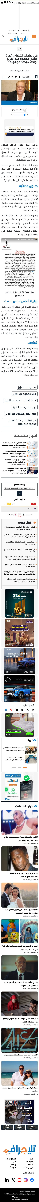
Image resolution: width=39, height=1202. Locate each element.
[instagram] (22, 710)
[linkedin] (33, 710)
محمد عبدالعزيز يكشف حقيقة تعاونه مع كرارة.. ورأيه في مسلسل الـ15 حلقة (14, 452)
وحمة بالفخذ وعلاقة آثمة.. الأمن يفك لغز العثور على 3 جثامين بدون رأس (21, 580)
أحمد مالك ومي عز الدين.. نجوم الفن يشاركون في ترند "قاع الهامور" (20, 947)
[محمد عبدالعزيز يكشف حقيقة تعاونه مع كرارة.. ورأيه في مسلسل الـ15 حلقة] (32, 453)
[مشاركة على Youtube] (19, 1180)
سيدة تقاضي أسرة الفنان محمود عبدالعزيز (23, 422)
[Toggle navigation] (34, 36)
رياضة (13, 1164)
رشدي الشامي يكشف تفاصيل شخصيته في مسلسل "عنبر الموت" (21, 984)
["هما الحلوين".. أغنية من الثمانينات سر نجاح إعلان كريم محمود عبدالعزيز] (32, 445)
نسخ (19, 493)
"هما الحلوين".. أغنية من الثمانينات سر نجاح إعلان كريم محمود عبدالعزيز (14, 443)
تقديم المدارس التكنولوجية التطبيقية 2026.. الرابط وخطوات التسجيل (14, 760)
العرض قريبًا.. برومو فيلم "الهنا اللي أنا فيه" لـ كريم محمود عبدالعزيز (15, 460)
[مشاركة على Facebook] (32, 1180)
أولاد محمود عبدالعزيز (24, 394)
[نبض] (6, 710)
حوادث (13, 1167)
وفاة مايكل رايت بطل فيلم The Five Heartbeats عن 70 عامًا (24, 875)
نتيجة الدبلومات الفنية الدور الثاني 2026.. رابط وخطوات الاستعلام (13, 749)
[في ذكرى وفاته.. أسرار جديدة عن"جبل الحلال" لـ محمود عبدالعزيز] (32, 470)
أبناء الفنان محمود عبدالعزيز (21, 413)
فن (19, 49)
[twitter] (28, 710)
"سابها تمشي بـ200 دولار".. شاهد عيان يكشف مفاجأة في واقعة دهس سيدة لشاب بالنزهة (19, 573)
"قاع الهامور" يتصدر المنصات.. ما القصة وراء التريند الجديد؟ (19, 543)
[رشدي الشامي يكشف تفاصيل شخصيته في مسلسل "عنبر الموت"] (19, 967)
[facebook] (17, 710)
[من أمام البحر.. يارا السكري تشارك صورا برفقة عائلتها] (19, 1073)
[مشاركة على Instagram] (26, 1180)
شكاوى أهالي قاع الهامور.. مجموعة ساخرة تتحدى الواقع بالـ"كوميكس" (19, 528)
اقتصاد (30, 1164)
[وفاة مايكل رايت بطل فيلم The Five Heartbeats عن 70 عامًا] (19, 858)
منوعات (30, 1162)
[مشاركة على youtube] (2, 2)
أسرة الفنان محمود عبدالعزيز (21, 400)
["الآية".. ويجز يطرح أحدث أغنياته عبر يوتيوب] (19, 1040)
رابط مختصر (19, 484)
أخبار (31, 1159)
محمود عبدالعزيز (27, 387)
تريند (29, 740)
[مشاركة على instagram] (7, 2)
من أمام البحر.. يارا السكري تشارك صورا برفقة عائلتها (20, 1089)
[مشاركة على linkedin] (12, 2)
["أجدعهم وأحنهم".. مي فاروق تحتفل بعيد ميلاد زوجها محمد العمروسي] (19, 895)
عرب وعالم (29, 1167)
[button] (25, 767)
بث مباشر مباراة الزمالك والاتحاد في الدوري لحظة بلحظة (20, 565)
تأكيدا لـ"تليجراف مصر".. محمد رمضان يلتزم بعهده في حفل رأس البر (21, 838)
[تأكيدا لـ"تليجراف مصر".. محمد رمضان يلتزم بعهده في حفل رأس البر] (19, 822)
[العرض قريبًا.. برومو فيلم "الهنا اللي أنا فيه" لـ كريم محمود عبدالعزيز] (32, 462)
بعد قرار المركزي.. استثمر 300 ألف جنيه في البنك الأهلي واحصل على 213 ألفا (19, 535)
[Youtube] (11, 710)
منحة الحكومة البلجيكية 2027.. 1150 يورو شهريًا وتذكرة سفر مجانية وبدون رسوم (20, 558)
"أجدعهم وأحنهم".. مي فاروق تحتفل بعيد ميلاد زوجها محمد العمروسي (21, 911)
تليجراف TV (10, 1159)
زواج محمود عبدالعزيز (25, 407)
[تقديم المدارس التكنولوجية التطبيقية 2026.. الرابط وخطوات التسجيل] (31, 759)
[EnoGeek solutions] (19, 1197)
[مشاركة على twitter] (10, 2)
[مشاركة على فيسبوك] (5, 2)
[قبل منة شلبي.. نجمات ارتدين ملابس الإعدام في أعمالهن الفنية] (19, 1003)
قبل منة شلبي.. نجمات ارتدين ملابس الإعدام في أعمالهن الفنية (20, 1020)
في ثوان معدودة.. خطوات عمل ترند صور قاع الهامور (19, 550)
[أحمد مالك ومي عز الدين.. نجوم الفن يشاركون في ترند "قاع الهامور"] (19, 931)
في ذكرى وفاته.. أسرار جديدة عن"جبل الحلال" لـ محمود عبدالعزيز (14, 469)
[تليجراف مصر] (18, 39)
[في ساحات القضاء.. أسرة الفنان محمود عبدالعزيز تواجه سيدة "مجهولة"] (16, 77)
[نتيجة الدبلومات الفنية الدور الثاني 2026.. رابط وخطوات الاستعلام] (31, 750)
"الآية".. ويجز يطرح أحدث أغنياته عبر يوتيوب (21, 1054)
